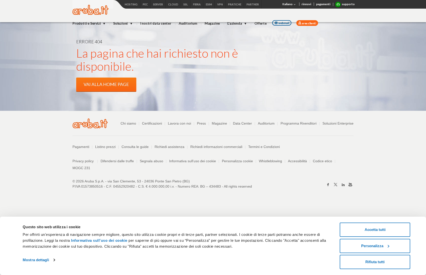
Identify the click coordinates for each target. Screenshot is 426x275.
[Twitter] (335, 184)
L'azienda (235, 23)
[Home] (90, 13)
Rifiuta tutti (375, 262)
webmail (283, 23)
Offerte (260, 23)
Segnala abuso (151, 161)
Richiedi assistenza (169, 147)
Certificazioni (152, 123)
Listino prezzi (105, 147)
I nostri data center (155, 23)
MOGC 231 (81, 168)
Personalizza (372, 246)
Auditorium (188, 23)
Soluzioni (120, 23)
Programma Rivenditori (299, 123)
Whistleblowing (270, 161)
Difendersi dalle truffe (117, 161)
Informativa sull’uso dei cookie (98, 240)
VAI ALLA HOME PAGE (106, 84)
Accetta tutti (375, 229)
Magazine (212, 23)
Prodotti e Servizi (86, 23)
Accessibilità (297, 161)
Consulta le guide (135, 147)
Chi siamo (128, 123)
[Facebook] (328, 184)
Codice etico (322, 161)
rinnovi (306, 4)
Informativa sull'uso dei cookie (192, 161)
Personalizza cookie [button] (237, 161)
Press (201, 123)
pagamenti (323, 4)
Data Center (242, 123)
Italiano (287, 4)
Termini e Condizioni (264, 147)
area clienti (308, 23)
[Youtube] (350, 184)
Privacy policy (85, 161)
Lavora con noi (179, 123)
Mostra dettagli (36, 260)
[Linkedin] (343, 184)
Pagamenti (80, 147)
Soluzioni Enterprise (338, 123)
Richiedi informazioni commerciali (216, 147)
